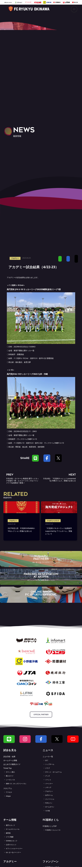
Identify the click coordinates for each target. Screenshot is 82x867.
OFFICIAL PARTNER (41, 714)
